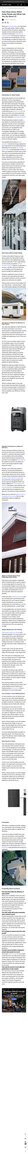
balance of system (18, 111)
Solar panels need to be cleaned (11, 632)
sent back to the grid (19, 117)
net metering (21, 460)
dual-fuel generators (7, 487)
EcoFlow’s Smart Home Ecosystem (11, 478)
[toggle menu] (24, 4)
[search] (18, 4)
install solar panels (13, 954)
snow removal (15, 688)
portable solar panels (17, 596)
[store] (21, 4)
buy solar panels (12, 26)
